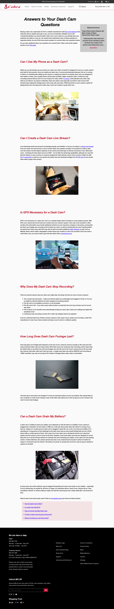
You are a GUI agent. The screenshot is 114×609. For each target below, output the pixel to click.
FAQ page (32, 45)
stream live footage (87, 146)
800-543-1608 (13, 553)
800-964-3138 (104, 6)
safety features (74, 229)
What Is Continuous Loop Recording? (37, 518)
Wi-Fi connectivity (26, 157)
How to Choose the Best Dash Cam (36, 511)
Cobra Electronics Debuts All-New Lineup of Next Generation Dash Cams (93, 33)
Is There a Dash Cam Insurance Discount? (38, 514)
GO (46, 590)
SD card (81, 157)
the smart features (71, 31)
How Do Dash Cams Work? (33, 504)
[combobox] (85, 7)
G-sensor (67, 78)
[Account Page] (102, 1)
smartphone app (66, 233)
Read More (93, 48)
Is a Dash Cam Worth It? (32, 507)
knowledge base (56, 498)
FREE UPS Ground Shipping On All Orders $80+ (53, 1)
